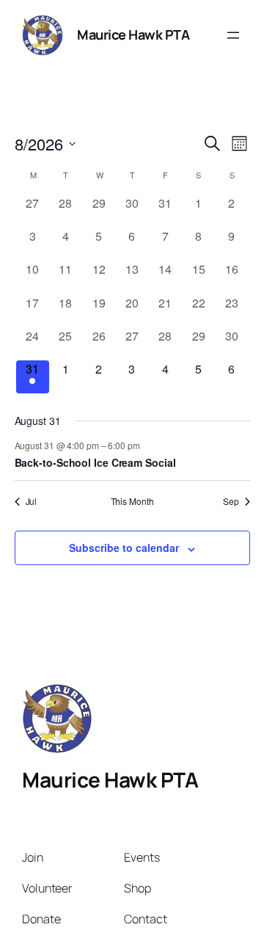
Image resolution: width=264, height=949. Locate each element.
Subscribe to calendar (124, 547)
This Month (132, 501)
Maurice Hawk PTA (133, 34)
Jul (31, 501)
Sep (231, 501)
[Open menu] (233, 35)
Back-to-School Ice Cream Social (95, 462)
